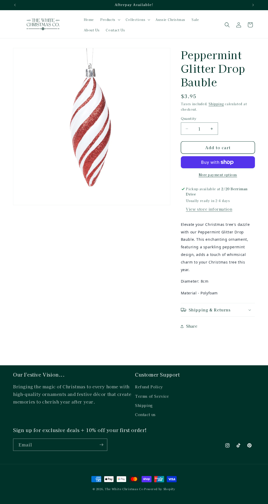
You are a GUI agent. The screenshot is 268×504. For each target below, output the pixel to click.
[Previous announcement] (15, 5)
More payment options (218, 174)
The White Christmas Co (124, 489)
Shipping (216, 104)
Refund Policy (149, 386)
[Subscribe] (101, 445)
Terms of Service (152, 396)
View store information (209, 209)
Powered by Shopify (159, 489)
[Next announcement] (253, 5)
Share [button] (192, 326)
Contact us (145, 414)
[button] (109, 19)
